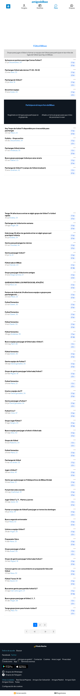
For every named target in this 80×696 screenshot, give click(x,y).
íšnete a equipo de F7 (13, 391)
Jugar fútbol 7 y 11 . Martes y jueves (19, 500)
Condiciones (7, 661)
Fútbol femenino (11, 322)
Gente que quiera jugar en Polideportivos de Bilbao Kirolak (28, 480)
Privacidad (66, 659)
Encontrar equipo (12, 90)
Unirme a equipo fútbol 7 (15, 529)
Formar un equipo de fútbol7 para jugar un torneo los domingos (30, 509)
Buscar (19, 650)
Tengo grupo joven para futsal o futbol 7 (21, 608)
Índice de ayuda (8, 650)
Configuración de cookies (12, 686)
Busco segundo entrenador (16, 519)
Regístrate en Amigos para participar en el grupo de (23, 116)
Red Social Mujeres (23, 680)
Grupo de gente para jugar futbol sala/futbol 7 (23, 371)
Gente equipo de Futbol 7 (15, 361)
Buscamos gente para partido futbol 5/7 (21, 588)
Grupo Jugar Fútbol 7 (13, 421)
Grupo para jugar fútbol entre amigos (20, 272)
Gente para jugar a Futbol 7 (16, 401)
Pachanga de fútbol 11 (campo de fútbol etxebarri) (25, 168)
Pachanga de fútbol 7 (13, 80)
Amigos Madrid (58, 680)
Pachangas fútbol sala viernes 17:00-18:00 (22, 70)
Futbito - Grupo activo (14, 138)
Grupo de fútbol (11, 440)
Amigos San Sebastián (41, 680)
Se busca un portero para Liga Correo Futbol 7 (23, 60)
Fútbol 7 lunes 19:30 (13, 579)
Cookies (46, 659)
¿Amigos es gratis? (25, 659)
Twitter (13, 655)
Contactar (38, 659)
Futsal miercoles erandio (15, 490)
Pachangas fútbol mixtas (15, 148)
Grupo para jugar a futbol (15, 549)
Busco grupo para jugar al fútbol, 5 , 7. (20, 598)
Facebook (6, 655)
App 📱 (17, 661)
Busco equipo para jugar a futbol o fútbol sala (23, 430)
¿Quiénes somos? (9, 659)
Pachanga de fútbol (13, 460)
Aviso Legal (56, 659)
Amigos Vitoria (7, 682)
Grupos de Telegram (14, 675)
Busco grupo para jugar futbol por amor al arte (23, 158)
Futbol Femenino (12, 302)
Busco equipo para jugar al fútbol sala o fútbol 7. (24, 342)
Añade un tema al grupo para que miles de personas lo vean (57, 116)
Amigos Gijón (70, 680)
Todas (17, 682)
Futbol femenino (11, 381)
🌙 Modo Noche (40, 646)
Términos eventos (28, 661)
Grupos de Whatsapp (14, 672)
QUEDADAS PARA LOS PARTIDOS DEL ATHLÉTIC (24, 282)
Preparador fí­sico (12, 539)
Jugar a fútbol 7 (11, 470)
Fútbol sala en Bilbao (13, 263)
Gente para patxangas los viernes (18, 243)
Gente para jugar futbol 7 (15, 253)
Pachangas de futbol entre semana (19, 223)
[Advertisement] (40, 25)
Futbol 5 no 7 (10, 411)
